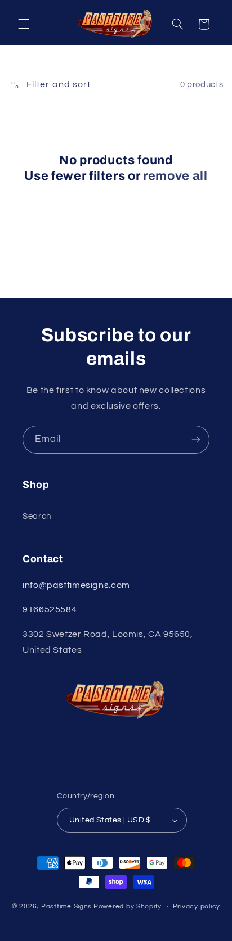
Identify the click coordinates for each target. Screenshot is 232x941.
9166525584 (50, 609)
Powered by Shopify (127, 906)
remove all (175, 176)
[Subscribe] (196, 439)
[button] (24, 24)
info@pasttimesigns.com (76, 585)
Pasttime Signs (66, 906)
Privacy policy (196, 906)
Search (37, 516)
